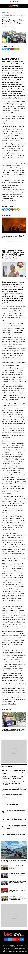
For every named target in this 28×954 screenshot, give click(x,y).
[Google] (13, 2)
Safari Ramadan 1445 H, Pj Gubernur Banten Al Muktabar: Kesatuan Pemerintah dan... (17, 882)
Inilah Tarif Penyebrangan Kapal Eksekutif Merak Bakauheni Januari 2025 (16, 818)
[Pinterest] (12, 49)
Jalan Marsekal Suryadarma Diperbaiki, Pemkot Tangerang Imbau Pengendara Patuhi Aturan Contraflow (13, 730)
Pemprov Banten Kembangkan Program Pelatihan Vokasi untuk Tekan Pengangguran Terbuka (13, 796)
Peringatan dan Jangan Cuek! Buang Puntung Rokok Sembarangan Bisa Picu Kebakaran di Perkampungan (13, 236)
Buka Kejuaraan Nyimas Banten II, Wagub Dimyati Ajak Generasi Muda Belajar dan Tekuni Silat (14, 789)
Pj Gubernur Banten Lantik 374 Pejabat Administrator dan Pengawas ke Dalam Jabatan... (18, 867)
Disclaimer (11, 951)
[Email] (17, 2)
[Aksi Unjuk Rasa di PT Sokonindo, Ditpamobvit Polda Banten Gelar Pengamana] (14, 850)
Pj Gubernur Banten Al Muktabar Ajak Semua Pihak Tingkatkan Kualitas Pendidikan (18, 890)
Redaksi (7, 950)
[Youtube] (15, 2)
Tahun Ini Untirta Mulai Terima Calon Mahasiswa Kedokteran (16, 803)
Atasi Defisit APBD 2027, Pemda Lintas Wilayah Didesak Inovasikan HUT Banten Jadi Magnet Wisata (13, 772)
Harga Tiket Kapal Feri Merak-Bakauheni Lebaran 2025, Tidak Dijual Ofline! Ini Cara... (17, 827)
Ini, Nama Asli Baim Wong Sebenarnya (16, 810)
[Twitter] (11, 2)
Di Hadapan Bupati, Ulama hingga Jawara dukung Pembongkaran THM (17, 874)
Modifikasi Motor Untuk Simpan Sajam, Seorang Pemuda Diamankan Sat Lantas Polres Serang (17, 898)
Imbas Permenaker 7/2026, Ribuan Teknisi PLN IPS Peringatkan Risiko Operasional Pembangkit (13, 783)
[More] (18, 49)
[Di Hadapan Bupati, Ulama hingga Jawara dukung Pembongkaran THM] (4, 875)
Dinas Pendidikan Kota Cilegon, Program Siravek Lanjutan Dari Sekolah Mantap (16, 833)
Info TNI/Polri (5, 17)
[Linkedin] (9, 49)
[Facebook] (10, 2)
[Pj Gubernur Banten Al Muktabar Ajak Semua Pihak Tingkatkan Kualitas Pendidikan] (4, 890)
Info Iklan (24, 951)
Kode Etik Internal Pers (15, 950)
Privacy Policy (17, 951)
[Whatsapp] (15, 49)
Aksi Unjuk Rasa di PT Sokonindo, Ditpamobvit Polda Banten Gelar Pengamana (13, 861)
